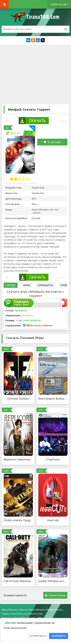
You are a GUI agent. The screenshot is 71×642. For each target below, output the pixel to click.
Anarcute (53, 520)
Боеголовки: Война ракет (52, 398)
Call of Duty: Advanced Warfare (18, 581)
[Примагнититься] (63, 306)
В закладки (54, 142)
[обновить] (27, 315)
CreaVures (53, 459)
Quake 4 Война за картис (52, 581)
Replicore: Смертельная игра (18, 459)
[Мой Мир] (38, 40)
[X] (43, 40)
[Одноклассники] (33, 40)
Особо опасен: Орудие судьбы (18, 520)
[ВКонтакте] (28, 40)
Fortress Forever (18, 398)
